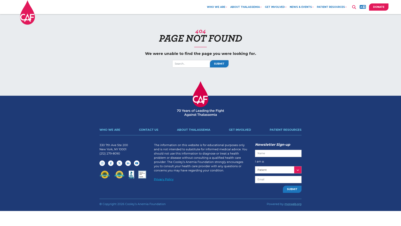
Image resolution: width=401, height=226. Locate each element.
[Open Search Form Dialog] (354, 7)
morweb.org (293, 204)
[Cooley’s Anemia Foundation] (27, 12)
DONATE (378, 6)
